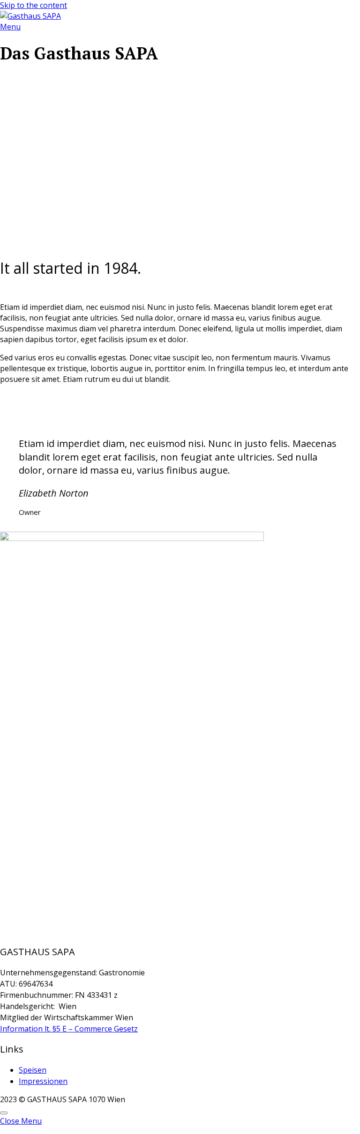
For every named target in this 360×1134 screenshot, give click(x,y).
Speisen (32, 1070)
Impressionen (43, 1081)
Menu (10, 27)
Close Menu (21, 1121)
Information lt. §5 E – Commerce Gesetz (69, 1029)
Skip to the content (33, 5)
